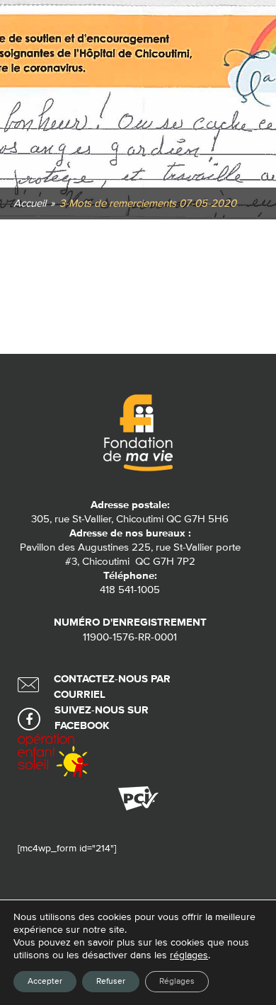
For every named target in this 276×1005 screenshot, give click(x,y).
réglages (189, 955)
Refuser (110, 981)
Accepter (45, 981)
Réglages (177, 981)
